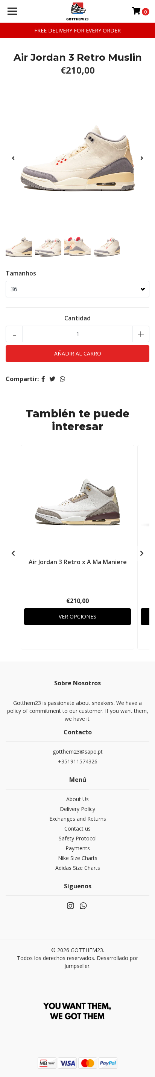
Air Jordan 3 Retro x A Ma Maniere (78, 562)
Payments (77, 848)
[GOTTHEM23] (78, 11)
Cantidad (77, 318)
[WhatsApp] (83, 907)
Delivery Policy (77, 808)
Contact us (77, 828)
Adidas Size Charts (77, 867)
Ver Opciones (77, 616)
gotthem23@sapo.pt (78, 751)
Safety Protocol (78, 838)
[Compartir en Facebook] (43, 379)
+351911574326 (77, 761)
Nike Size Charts (77, 858)
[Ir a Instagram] (70, 907)
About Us (77, 799)
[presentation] (13, 158)
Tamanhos (21, 273)
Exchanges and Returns (77, 818)
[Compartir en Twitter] (52, 379)
